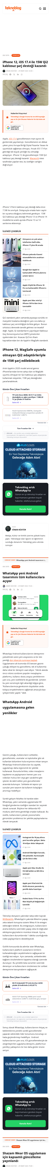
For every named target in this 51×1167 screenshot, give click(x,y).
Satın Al (15, 402)
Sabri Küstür (11, 586)
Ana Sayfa (6, 55)
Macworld (34, 158)
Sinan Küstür (11, 71)
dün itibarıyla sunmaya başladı (23, 660)
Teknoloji (15, 55)
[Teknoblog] (13, 8)
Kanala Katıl (25, 509)
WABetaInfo (8, 919)
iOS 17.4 (13, 138)
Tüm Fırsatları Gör (24, 428)
